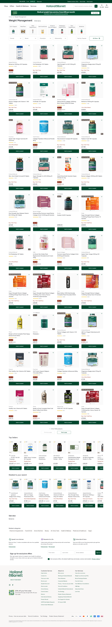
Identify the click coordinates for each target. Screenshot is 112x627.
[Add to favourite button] (29, 45)
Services (33, 6)
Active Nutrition (38, 531)
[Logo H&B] (56, 6)
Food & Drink (28, 531)
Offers (12, 6)
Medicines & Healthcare (79, 531)
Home (10, 17)
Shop (6, 6)
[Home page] (56, 6)
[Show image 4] (93, 59)
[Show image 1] (18, 59)
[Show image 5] (70, 59)
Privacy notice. (96, 559)
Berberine (11, 519)
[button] (15, 38)
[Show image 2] (19, 59)
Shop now (39, 1)
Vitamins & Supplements (16, 531)
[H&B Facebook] (13, 585)
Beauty (47, 531)
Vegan (90, 531)
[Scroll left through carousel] (10, 455)
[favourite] (20, 442)
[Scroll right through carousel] (102, 455)
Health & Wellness (22, 6)
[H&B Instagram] (10, 585)
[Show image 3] (20, 59)
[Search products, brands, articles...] (96, 6)
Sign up (98, 552)
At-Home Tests (55, 531)
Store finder (82, 1)
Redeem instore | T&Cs (73, 1)
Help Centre (90, 1)
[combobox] (84, 6)
